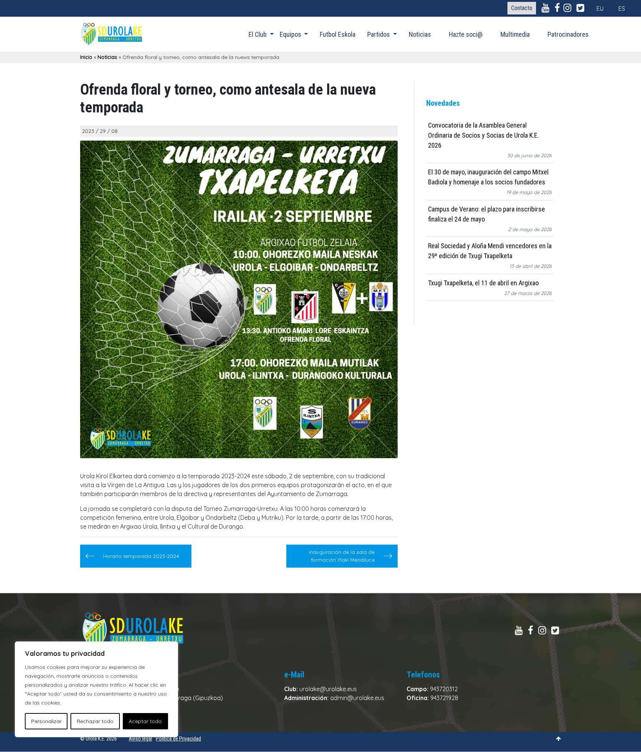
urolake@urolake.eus (328, 689)
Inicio (86, 57)
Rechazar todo (95, 721)
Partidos (379, 34)
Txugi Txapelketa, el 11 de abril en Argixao (483, 283)
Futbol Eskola (337, 34)
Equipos (291, 34)
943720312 (444, 689)
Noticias (420, 34)
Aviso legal (140, 739)
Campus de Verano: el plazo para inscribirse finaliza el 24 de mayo (486, 214)
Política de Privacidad (178, 739)
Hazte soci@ (466, 34)
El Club (258, 34)
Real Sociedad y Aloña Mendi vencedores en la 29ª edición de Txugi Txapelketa (490, 251)
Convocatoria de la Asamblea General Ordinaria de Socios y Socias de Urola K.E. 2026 (483, 135)
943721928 (444, 698)
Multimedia (515, 34)
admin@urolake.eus (357, 698)
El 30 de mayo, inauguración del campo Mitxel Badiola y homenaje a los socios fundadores (488, 177)
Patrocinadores (568, 34)
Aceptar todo (145, 721)
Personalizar (46, 721)
